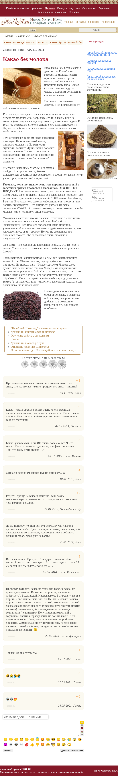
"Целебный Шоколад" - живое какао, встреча (39, 328)
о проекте (93, 22)
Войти (32, 30)
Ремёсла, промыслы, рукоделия (24, 8)
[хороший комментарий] (78, 381)
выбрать (8, 750)
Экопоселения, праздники (51, 12)
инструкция (108, 22)
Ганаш (15, 339)
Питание (50, 8)
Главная (8, 35)
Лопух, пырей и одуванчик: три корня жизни (101, 77)
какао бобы (75, 42)
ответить (11, 393)
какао (7, 42)
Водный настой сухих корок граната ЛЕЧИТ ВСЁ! (102, 53)
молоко (30, 42)
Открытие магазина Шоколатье (30, 346)
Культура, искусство (68, 8)
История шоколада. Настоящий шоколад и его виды (43, 350)
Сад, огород (89, 8)
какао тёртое (58, 42)
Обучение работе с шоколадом (30, 335)
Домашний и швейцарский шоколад (33, 331)
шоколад (18, 42)
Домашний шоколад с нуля (27, 343)
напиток (43, 42)
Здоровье (104, 8)
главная (68, 22)
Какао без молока (45, 35)
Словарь (74, 12)
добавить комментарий (72, 750)
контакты (80, 22)
